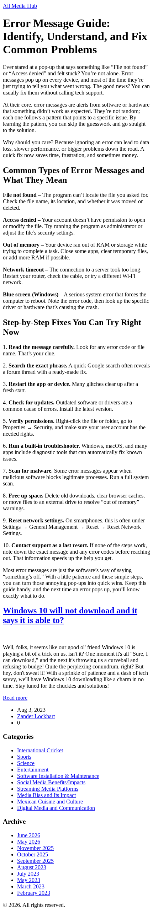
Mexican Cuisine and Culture (50, 802)
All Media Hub (20, 6)
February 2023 (33, 893)
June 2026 (28, 835)
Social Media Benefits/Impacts (51, 782)
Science (26, 763)
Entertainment (32, 770)
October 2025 (32, 854)
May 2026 (28, 842)
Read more (15, 698)
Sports (24, 757)
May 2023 (28, 880)
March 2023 (30, 886)
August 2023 (31, 867)
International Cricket (40, 750)
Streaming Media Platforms (47, 789)
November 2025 (35, 848)
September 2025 (35, 861)
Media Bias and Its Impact (46, 795)
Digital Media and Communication (56, 808)
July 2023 (28, 874)
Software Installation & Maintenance (58, 776)
